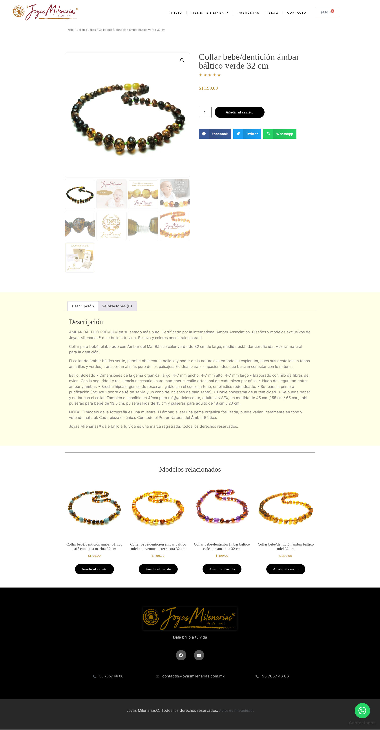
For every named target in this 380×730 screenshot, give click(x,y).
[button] (182, 60)
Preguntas (248, 13)
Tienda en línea (207, 13)
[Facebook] (181, 655)
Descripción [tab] (83, 306)
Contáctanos (362, 722)
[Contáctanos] (362, 710)
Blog (273, 13)
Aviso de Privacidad (236, 710)
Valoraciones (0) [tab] (117, 306)
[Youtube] (199, 655)
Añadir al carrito (240, 112)
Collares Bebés (86, 29)
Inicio (176, 13)
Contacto (296, 13)
